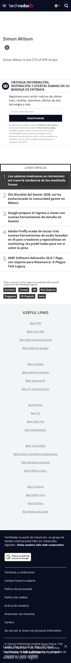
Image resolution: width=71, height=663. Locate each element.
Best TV (35, 413)
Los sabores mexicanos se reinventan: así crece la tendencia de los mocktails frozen (37, 180)
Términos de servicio (47, 125)
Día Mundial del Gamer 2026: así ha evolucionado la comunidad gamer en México (36, 198)
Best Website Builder (35, 348)
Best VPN (35, 323)
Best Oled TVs (35, 421)
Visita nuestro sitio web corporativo (40, 545)
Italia (42, 296)
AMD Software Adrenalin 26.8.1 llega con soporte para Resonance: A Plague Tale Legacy (37, 262)
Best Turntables (36, 445)
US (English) (27, 296)
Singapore (10, 296)
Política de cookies (16, 597)
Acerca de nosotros (17, 605)
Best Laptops (35, 364)
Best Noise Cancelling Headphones (35, 454)
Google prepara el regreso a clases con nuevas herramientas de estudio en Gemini (36, 217)
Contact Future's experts (20, 580)
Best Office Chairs (35, 470)
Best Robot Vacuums (35, 511)
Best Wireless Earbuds (35, 462)
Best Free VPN (35, 331)
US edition (32, 652)
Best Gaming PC (36, 380)
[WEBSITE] (7, 47)
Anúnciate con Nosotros (20, 614)
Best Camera (35, 486)
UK (34, 289)
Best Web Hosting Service (36, 340)
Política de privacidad (18, 589)
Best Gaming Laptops (35, 372)
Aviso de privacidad (46, 127)
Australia (10, 289)
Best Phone (35, 405)
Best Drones (35, 503)
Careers (9, 622)
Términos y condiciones (19, 572)
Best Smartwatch (35, 430)
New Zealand (48, 289)
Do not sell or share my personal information (33, 630)
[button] (4, 5)
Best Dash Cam (35, 495)
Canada (24, 289)
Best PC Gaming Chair (35, 389)
